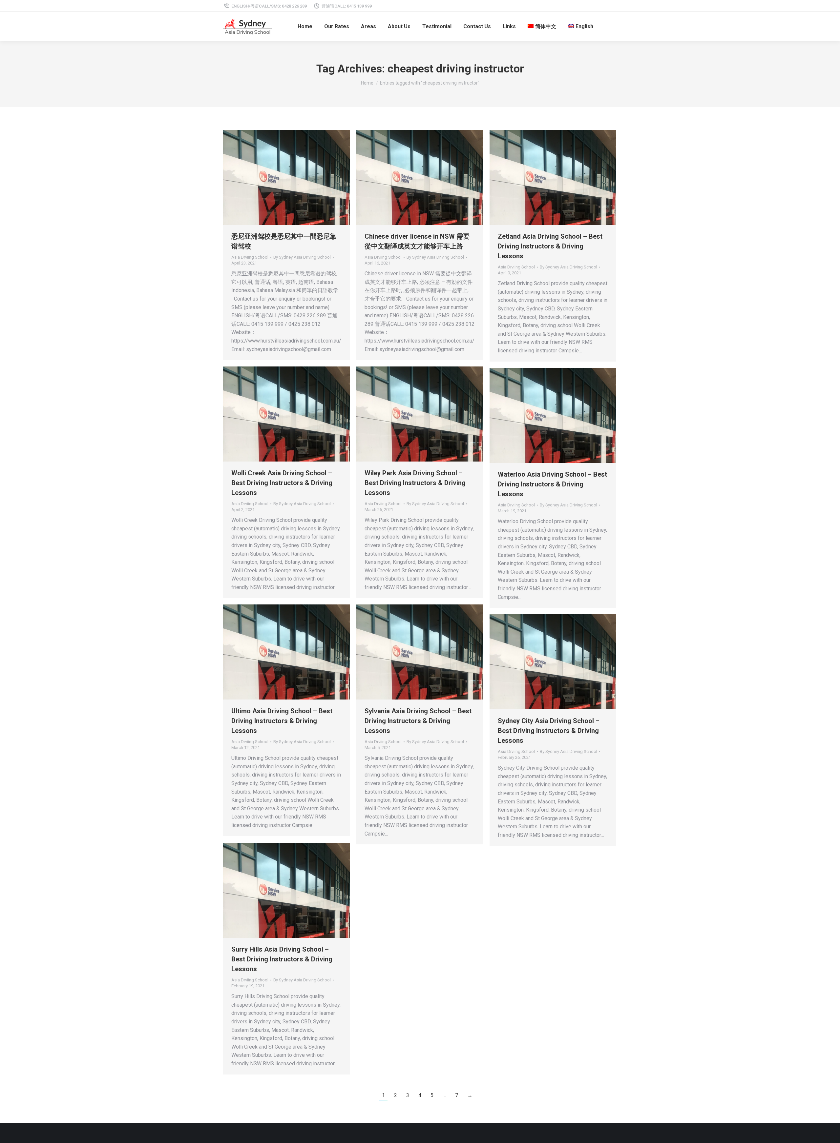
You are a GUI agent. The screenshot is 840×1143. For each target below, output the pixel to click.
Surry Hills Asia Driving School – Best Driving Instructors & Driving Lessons (281, 959)
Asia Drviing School (249, 257)
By (302, 257)
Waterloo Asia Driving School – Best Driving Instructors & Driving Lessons (552, 484)
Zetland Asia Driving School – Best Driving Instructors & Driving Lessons (550, 246)
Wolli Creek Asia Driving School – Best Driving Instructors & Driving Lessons (281, 483)
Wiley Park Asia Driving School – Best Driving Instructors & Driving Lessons (415, 483)
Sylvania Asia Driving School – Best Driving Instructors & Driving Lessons (418, 721)
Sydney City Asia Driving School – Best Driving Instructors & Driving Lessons (548, 730)
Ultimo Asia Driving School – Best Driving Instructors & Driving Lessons (281, 721)
